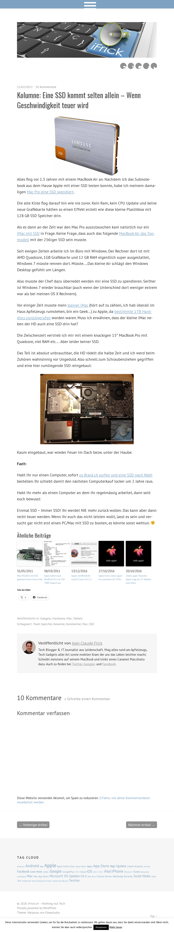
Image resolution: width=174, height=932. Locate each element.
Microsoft (56, 876)
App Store (101, 865)
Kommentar (73, 624)
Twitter (154, 66)
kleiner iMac (77, 305)
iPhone (117, 871)
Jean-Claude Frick (87, 643)
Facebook (146, 66)
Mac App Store (41, 876)
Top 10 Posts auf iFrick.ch (42, 881)
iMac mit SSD (28, 233)
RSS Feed (123, 66)
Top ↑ (153, 916)
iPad (107, 871)
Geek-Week (36, 871)
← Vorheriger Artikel (33, 825)
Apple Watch (81, 866)
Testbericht (26, 881)
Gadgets (45, 618)
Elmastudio (52, 912)
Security (128, 876)
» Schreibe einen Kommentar (87, 698)
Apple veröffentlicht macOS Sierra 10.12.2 (81, 577)
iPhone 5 (128, 872)
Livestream (21, 876)
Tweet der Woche (60, 881)
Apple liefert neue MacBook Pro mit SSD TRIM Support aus (54, 579)
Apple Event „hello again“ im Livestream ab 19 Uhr (111, 577)
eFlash (147, 866)
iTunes (136, 871)
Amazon (21, 866)
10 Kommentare (46, 87)
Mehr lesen (115, 927)
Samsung (118, 876)
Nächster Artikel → (141, 825)
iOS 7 (101, 872)
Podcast (100, 876)
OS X (84, 876)
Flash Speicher (42, 624)
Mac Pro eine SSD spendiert (50, 191)
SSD (91, 624)
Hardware (58, 618)
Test (19, 880)
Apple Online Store (66, 866)
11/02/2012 (25, 87)
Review (108, 876)
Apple (50, 865)
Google (56, 871)
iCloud (83, 871)
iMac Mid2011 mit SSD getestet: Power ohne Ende (29, 577)
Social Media (141, 876)
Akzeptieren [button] (101, 927)
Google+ (89, 664)
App (42, 866)
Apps (89, 866)
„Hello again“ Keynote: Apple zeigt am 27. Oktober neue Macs (138, 579)
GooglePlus (68, 871)
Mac (69, 618)
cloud (130, 866)
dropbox (138, 866)
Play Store (92, 876)
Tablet (153, 876)
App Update (118, 866)
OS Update (72, 876)
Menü (87, 4)
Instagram (138, 66)
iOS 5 (95, 872)
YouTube (131, 66)
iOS (89, 871)
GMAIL (46, 872)
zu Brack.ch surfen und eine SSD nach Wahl (115, 474)
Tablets (78, 618)
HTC (77, 872)
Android (32, 865)
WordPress (49, 908)
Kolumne (59, 624)
